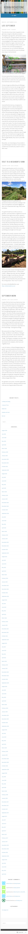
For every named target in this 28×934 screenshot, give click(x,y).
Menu (15, 15)
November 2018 (5, 762)
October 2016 (5, 852)
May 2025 (4, 484)
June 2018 (4, 780)
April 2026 (4, 444)
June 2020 (4, 693)
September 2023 (5, 553)
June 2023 (4, 564)
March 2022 (4, 618)
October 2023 (5, 549)
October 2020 (5, 679)
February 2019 (5, 751)
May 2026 (4, 441)
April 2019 (4, 744)
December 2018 (5, 758)
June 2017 (4, 823)
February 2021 (5, 665)
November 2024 (5, 506)
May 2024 (4, 524)
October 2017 (5, 809)
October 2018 (5, 766)
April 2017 (4, 830)
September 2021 (5, 639)
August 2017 (4, 816)
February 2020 (5, 708)
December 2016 (5, 845)
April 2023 (4, 571)
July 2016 (4, 863)
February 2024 (5, 535)
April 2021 (4, 657)
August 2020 (4, 686)
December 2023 (5, 542)
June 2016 (4, 867)
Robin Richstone (14, 7)
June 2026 (4, 437)
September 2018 (5, 769)
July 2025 (4, 477)
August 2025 (4, 473)
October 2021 (5, 636)
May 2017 (4, 827)
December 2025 (5, 459)
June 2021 (4, 650)
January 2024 (5, 538)
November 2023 (5, 546)
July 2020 (4, 690)
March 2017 (4, 834)
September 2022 (5, 596)
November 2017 (5, 805)
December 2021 (5, 628)
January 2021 (5, 668)
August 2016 (4, 859)
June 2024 (4, 520)
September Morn (9, 295)
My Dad (3, 416)
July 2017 (4, 820)
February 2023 (5, 578)
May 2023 (4, 567)
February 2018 (5, 794)
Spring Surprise (17, 883)
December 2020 (5, 672)
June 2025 (4, 481)
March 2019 (4, 748)
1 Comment (13, 29)
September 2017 (5, 812)
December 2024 (5, 502)
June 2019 (4, 737)
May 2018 (4, 784)
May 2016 (4, 870)
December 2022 (5, 585)
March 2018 (4, 791)
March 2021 (4, 661)
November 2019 (5, 719)
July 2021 (4, 647)
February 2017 (5, 838)
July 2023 (4, 560)
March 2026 (4, 448)
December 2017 (5, 802)
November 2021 (5, 632)
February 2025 (5, 495)
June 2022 (4, 607)
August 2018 (4, 773)
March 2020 (4, 704)
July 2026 (4, 434)
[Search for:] (14, 421)
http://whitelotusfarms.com (8, 286)
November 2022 (5, 589)
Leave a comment (14, 165)
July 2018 (4, 776)
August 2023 (4, 556)
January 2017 (5, 841)
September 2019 (5, 726)
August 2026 (4, 430)
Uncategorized (5, 910)
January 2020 (5, 711)
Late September (8, 25)
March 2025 (4, 491)
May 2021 (4, 654)
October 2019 (5, 722)
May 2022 (4, 610)
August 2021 (4, 643)
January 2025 (5, 499)
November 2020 (5, 675)
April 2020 (4, 701)
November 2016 (5, 848)
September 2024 (5, 513)
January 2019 (5, 755)
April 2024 (4, 528)
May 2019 (4, 740)
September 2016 (5, 856)
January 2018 (5, 798)
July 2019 (4, 733)
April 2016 (4, 874)
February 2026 (5, 452)
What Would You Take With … (20, 892)
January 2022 (5, 625)
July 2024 (4, 517)
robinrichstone (9, 883)
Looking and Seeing (6, 401)
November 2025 (5, 463)
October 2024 (5, 509)
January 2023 (5, 582)
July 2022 (4, 603)
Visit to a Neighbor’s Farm (13, 161)
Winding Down (17, 896)
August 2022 (4, 600)
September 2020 (5, 683)
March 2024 (4, 531)
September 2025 (5, 470)
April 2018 (4, 787)
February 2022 (5, 621)
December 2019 (5, 715)
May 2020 (4, 697)
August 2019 (4, 729)
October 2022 (5, 592)
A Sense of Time (5, 405)
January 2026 (5, 455)
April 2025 (4, 488)
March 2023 (4, 574)
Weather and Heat (5, 412)
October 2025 (5, 466)
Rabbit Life (4, 408)
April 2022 (4, 614)
